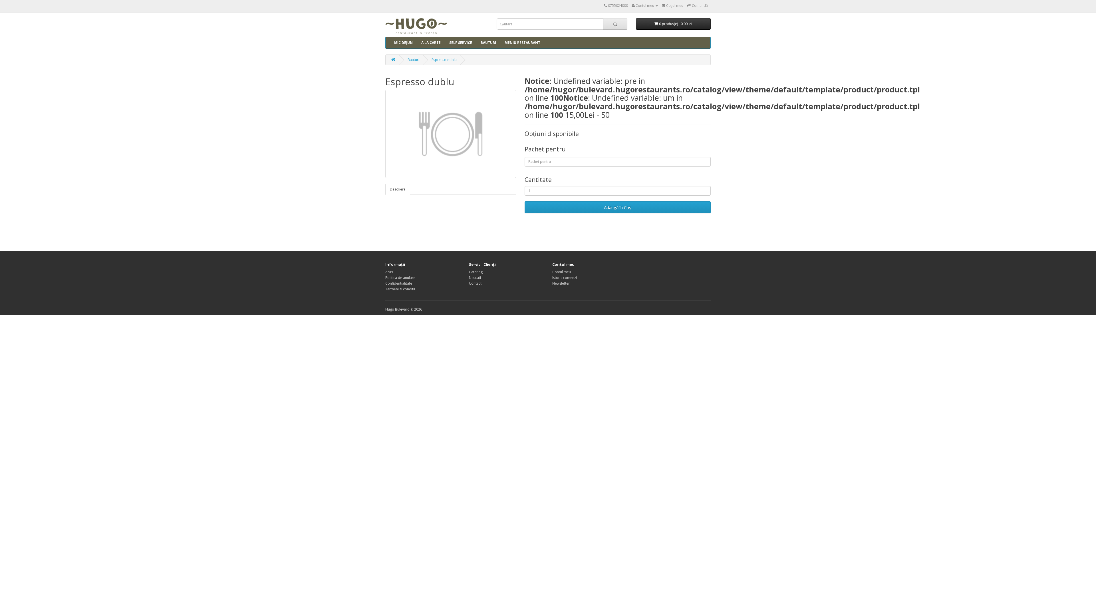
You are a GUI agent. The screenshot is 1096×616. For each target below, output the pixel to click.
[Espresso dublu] (450, 134)
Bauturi (488, 42)
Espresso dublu (444, 59)
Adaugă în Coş (617, 207)
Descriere (398, 189)
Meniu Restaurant (522, 42)
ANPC (389, 272)
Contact (475, 283)
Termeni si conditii (400, 289)
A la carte (431, 42)
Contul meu (561, 272)
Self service (460, 42)
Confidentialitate (398, 283)
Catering (476, 272)
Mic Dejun (403, 42)
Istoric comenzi (564, 277)
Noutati (475, 277)
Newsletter (561, 283)
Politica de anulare (400, 277)
